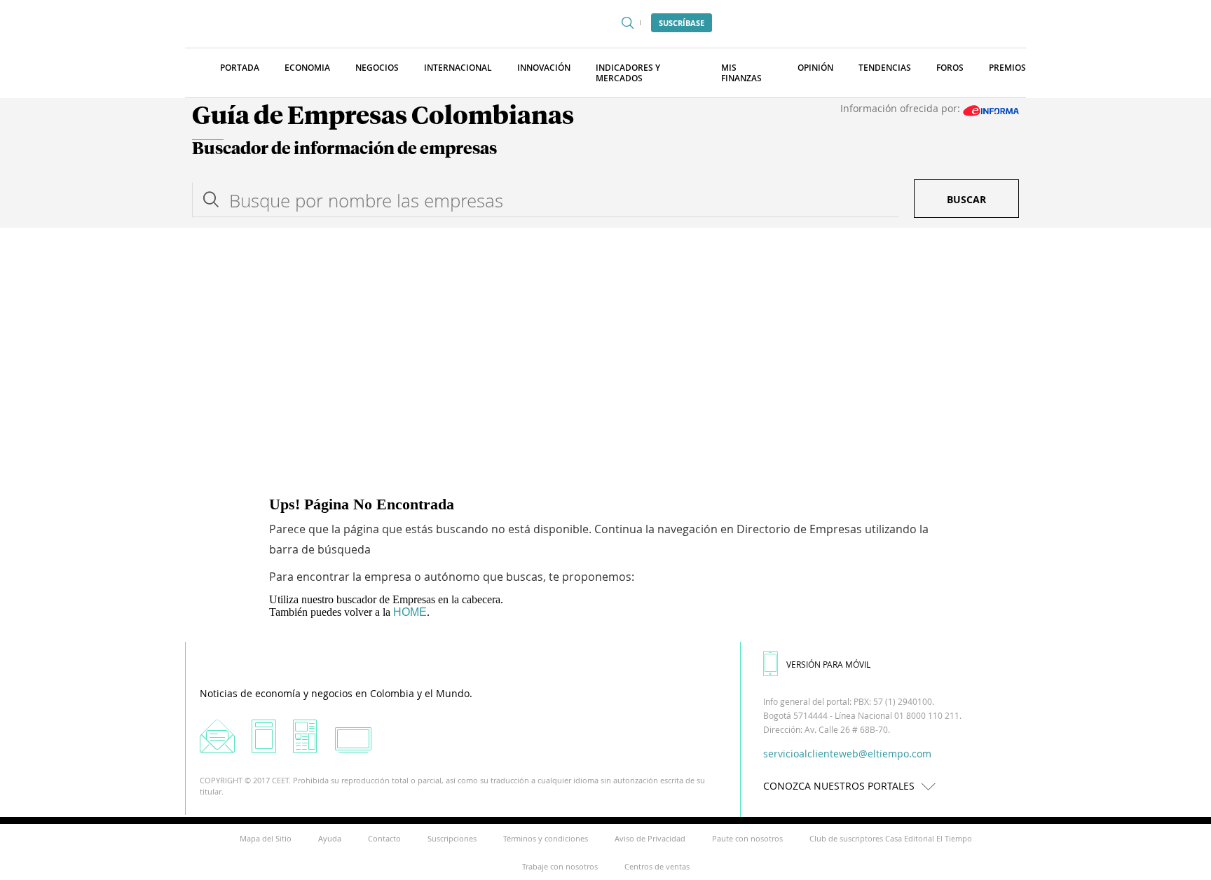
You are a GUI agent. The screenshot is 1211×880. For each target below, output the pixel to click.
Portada (239, 68)
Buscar (966, 199)
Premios (1007, 68)
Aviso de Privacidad (650, 838)
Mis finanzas (741, 73)
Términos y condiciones (545, 838)
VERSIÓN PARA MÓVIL (828, 664)
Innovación (543, 68)
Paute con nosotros (747, 838)
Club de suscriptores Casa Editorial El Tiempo (890, 838)
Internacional (458, 68)
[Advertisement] (605, 333)
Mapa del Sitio (266, 838)
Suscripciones (452, 838)
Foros (950, 68)
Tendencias (884, 68)
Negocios (377, 68)
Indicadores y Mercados (628, 73)
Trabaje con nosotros (560, 866)
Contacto (384, 838)
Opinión (815, 68)
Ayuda (329, 838)
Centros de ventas (657, 866)
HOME (410, 612)
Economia (307, 68)
